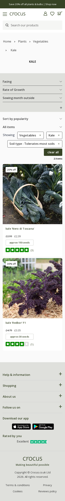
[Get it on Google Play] (43, 426)
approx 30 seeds (19, 336)
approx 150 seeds (19, 242)
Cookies (18, 491)
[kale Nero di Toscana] (32, 194)
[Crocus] (32, 461)
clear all (53, 152)
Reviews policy (47, 491)
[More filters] (61, 108)
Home (7, 41)
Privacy (47, 485)
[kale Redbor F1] (32, 288)
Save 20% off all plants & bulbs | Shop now (32, 4)
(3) (32, 250)
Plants (22, 41)
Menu (4, 14)
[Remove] (39, 135)
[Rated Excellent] (39, 441)
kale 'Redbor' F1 (16, 322)
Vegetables (40, 41)
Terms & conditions (17, 485)
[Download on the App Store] (21, 426)
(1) (32, 344)
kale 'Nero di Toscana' (20, 228)
